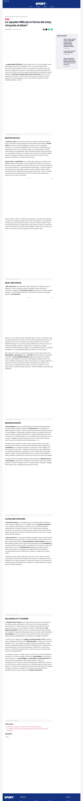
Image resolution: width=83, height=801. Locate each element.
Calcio (30, 6)
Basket (45, 6)
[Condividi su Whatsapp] (49, 29)
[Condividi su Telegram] (52, 29)
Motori (38, 6)
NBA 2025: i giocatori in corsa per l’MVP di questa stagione (24, 726)
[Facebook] (4, 1)
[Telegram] (8, 1)
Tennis (52, 6)
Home (6, 16)
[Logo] (41, 4)
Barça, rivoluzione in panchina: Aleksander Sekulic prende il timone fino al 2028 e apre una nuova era (70, 61)
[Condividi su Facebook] (44, 29)
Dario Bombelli (8, 29)
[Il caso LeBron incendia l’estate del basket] (60, 53)
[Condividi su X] (46, 29)
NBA (7, 736)
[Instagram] (6, 1)
